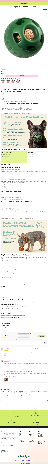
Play (20, 434)
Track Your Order (42, 440)
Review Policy (41, 443)
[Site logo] (24, 3)
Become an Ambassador (31, 441)
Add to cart (21, 75)
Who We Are (31, 433)
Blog (30, 435)
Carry (20, 440)
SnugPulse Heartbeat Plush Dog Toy (30, 394)
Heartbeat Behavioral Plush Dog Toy (6, 395)
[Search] (45, 3)
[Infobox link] (12, 414)
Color (2, 71)
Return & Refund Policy (41, 442)
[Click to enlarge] (2, 65)
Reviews (30, 434)
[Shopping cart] (47, 3)
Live (20, 436)
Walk (20, 433)
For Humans (21, 441)
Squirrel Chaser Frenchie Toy (42, 395)
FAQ (39, 433)
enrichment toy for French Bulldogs (8, 181)
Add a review (41, 336)
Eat (20, 439)
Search (45, 342)
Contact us (31, 442)
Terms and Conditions (40, 435)
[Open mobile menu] (1, 3)
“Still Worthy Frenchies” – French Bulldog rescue (28, 294)
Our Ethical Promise (33, 436)
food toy (7, 218)
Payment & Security (42, 437)
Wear (20, 435)
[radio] (1, 73)
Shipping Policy (41, 436)
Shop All (21, 442)
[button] (2, 38)
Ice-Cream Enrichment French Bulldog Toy (18, 395)
